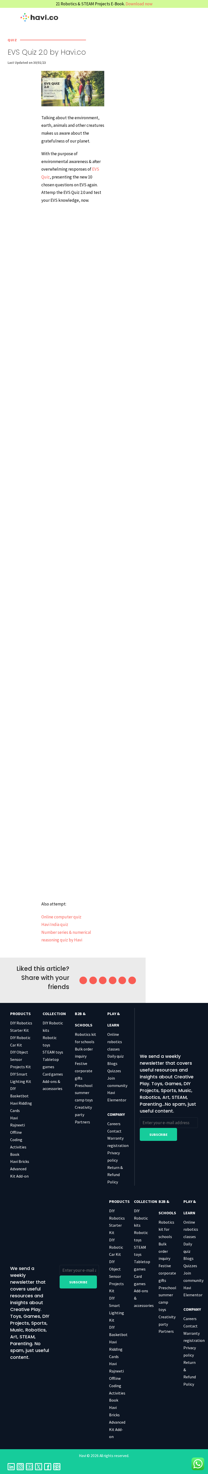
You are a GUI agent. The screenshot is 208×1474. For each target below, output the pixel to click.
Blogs (112, 1063)
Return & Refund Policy (115, 1175)
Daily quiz (115, 1056)
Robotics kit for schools (166, 1229)
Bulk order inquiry (164, 1251)
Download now (139, 4)
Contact (114, 1131)
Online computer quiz (61, 917)
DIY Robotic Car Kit (116, 1247)
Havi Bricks (19, 1161)
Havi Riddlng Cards (116, 1349)
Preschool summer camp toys (84, 1093)
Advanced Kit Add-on (117, 1429)
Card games (53, 1074)
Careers (113, 1123)
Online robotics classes (114, 1042)
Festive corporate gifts (83, 1071)
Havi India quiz (54, 924)
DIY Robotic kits (141, 1218)
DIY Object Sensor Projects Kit (20, 1059)
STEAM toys (53, 1052)
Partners (82, 1121)
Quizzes (114, 1070)
